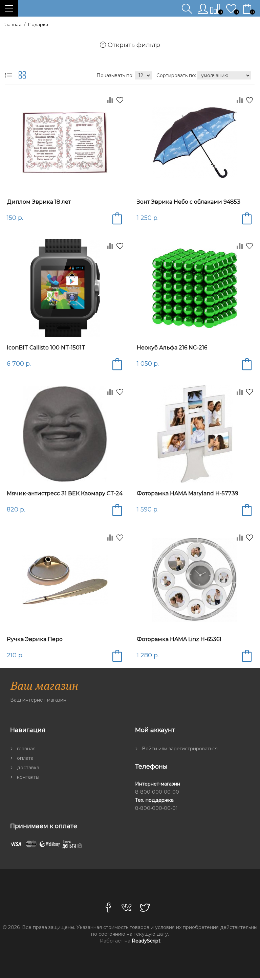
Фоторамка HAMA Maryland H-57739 (187, 493)
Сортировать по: (176, 75)
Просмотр (67, 188)
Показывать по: (115, 75)
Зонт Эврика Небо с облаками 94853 (188, 202)
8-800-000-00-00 (157, 792)
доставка (28, 768)
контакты (28, 777)
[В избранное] (119, 101)
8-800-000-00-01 (156, 808)
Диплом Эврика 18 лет (39, 202)
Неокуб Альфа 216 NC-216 (172, 347)
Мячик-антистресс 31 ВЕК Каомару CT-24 (65, 493)
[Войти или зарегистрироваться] (204, 11)
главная (26, 749)
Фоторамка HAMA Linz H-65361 (179, 639)
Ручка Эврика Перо (35, 639)
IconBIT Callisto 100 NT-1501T (46, 347)
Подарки (38, 24)
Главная (12, 24)
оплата (25, 758)
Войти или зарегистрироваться (180, 749)
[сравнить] (107, 102)
